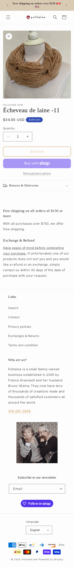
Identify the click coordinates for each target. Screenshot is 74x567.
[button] (8, 17)
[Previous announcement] (7, 5)
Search (13, 308)
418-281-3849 (19, 411)
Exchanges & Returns (23, 336)
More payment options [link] (37, 173)
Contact (14, 317)
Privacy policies (19, 326)
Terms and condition (23, 345)
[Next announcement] (66, 5)
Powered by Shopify (51, 559)
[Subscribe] (60, 489)
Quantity (9, 128)
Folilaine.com (30, 559)
